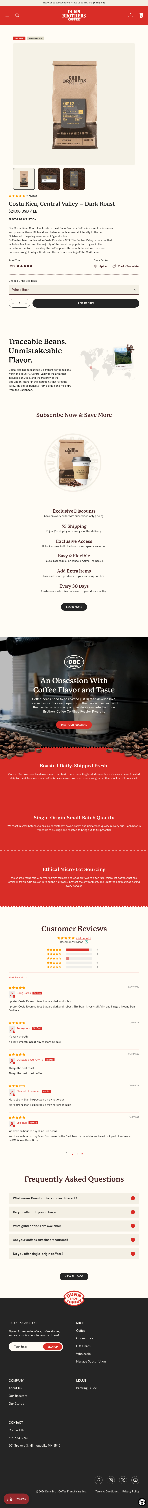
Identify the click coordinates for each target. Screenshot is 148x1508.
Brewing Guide (86, 1388)
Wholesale (83, 1354)
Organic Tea (84, 1338)
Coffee (81, 1331)
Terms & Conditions (107, 1491)
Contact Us (17, 1430)
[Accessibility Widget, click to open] (142, 1502)
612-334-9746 (18, 1438)
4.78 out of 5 (83, 938)
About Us (15, 1388)
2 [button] (72, 1153)
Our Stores (16, 1403)
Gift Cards (83, 1346)
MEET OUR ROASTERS (74, 724)
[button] (7, 15)
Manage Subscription (91, 1361)
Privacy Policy (130, 1491)
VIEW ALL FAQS (74, 1276)
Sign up (53, 1346)
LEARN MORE (74, 607)
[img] (17, 987)
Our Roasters (18, 1396)
